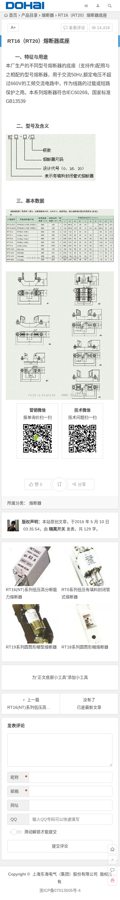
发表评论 (76, 27)
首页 (13, 15)
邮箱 (18, 791)
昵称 (18, 777)
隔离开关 (57, 529)
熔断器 (48, 15)
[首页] (112, 849)
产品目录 (29, 15)
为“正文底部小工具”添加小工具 (60, 677)
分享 (82, 484)
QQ (13, 819)
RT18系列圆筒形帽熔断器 (84, 647)
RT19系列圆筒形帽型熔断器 (31, 647)
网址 (14, 805)
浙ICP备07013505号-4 (60, 890)
